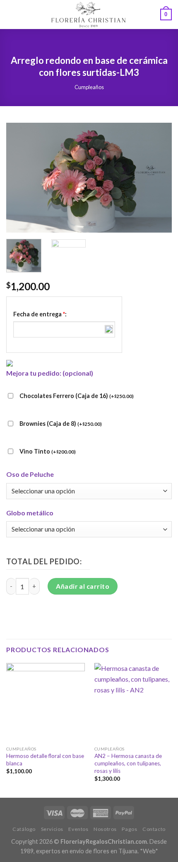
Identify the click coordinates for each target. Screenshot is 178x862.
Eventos (78, 829)
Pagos (129, 829)
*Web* (149, 851)
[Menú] (11, 14)
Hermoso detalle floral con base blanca (45, 760)
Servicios (52, 829)
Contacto (154, 829)
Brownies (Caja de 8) (60, 423)
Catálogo (24, 829)
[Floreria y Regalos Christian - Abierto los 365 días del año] (88, 14)
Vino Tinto (47, 451)
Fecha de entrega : (40, 314)
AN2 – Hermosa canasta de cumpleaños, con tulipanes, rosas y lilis (128, 763)
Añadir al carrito (82, 586)
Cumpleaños (89, 87)
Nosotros (105, 829)
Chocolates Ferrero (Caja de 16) (76, 395)
